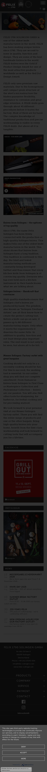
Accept (23, 753)
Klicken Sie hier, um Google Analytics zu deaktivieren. (15, 769)
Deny (23, 747)
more (23, 759)
